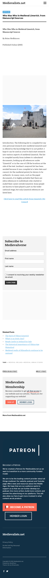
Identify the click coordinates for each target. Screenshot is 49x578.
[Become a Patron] (20, 510)
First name (9, 258)
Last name (9, 266)
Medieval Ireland (15, 362)
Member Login (25, 402)
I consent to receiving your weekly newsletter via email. (24, 275)
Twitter (7, 571)
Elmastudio (15, 565)
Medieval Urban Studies (33, 362)
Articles (6, 12)
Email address (10, 250)
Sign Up (10, 402)
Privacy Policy (8, 542)
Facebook (4, 571)
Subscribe (11, 282)
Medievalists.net (14, 3)
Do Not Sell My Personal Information (11, 546)
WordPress (13, 563)
